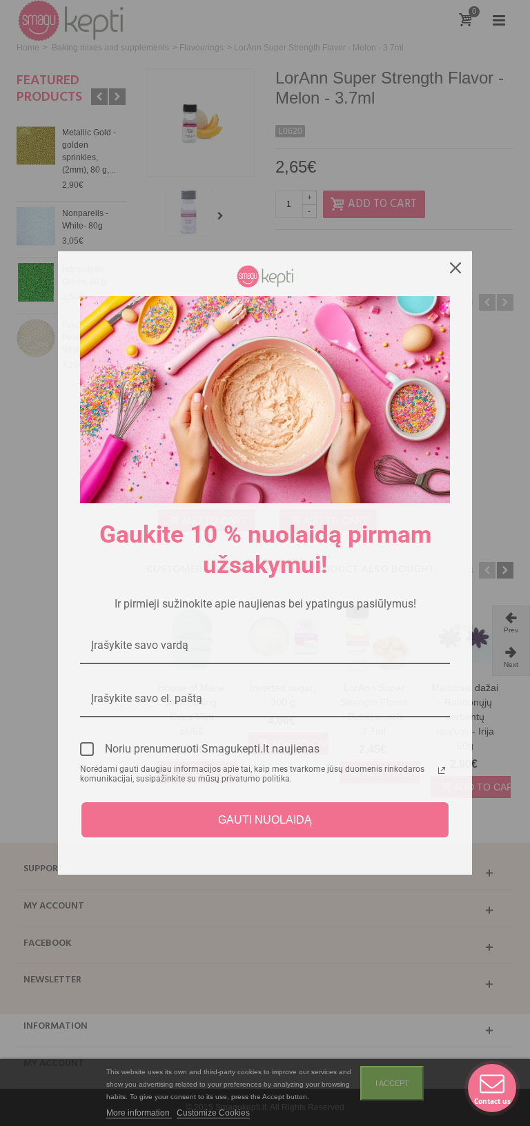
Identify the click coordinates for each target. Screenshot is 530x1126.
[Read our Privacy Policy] (441, 770)
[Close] (455, 267)
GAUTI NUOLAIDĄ (265, 820)
